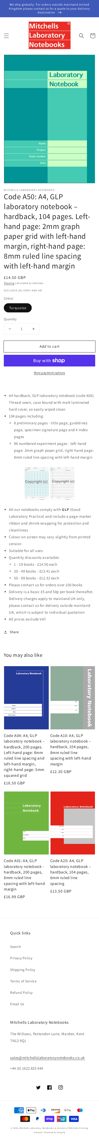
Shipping (9, 283)
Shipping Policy (22, 969)
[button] (6, 35)
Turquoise (17, 308)
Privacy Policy (21, 958)
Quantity (10, 319)
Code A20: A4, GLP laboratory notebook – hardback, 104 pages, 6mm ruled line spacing (70, 872)
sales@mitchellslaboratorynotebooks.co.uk (47, 1057)
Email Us (17, 1004)
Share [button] (14, 632)
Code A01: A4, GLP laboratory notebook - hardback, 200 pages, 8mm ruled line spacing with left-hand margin (24, 875)
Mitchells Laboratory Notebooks (37, 1128)
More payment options (49, 373)
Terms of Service (23, 981)
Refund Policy (21, 992)
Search (15, 946)
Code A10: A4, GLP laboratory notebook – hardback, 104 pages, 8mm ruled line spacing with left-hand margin (70, 750)
